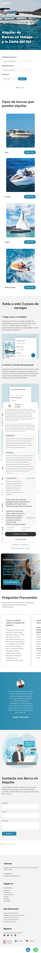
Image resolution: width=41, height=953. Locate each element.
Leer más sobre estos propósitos (26, 528)
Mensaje (5, 823)
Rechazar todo (20, 539)
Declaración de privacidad (17, 548)
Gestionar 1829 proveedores (10, 528)
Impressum (28, 548)
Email (4, 815)
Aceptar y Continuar (20, 534)
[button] (19, 725)
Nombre (5, 806)
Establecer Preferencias (20, 545)
